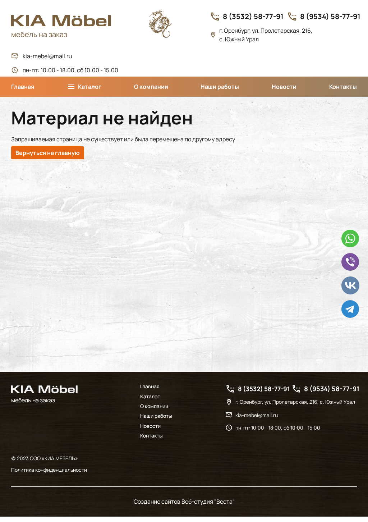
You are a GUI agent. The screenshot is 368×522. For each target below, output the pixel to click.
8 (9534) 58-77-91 (330, 16)
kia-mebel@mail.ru (47, 56)
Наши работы (220, 87)
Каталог (150, 396)
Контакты (343, 87)
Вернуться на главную (47, 153)
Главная (22, 87)
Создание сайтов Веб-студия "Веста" (184, 501)
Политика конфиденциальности (49, 469)
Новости (284, 87)
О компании (151, 87)
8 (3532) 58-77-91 (253, 16)
